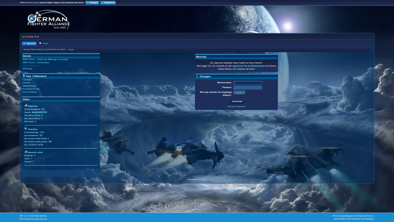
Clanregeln (27, 79)
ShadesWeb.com (40, 219)
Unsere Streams (29, 92)
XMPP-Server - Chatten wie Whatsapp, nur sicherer (45, 59)
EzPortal (202, 179)
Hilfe (334, 216)
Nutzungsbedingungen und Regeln (350, 216)
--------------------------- (30, 65)
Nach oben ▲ (369, 216)
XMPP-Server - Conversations (35, 62)
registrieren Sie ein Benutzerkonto (248, 66)
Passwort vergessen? (236, 106)
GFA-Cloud (27, 69)
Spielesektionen (29, 86)
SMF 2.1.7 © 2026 (26, 216)
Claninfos (26, 83)
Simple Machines (40, 216)
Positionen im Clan (30, 89)
